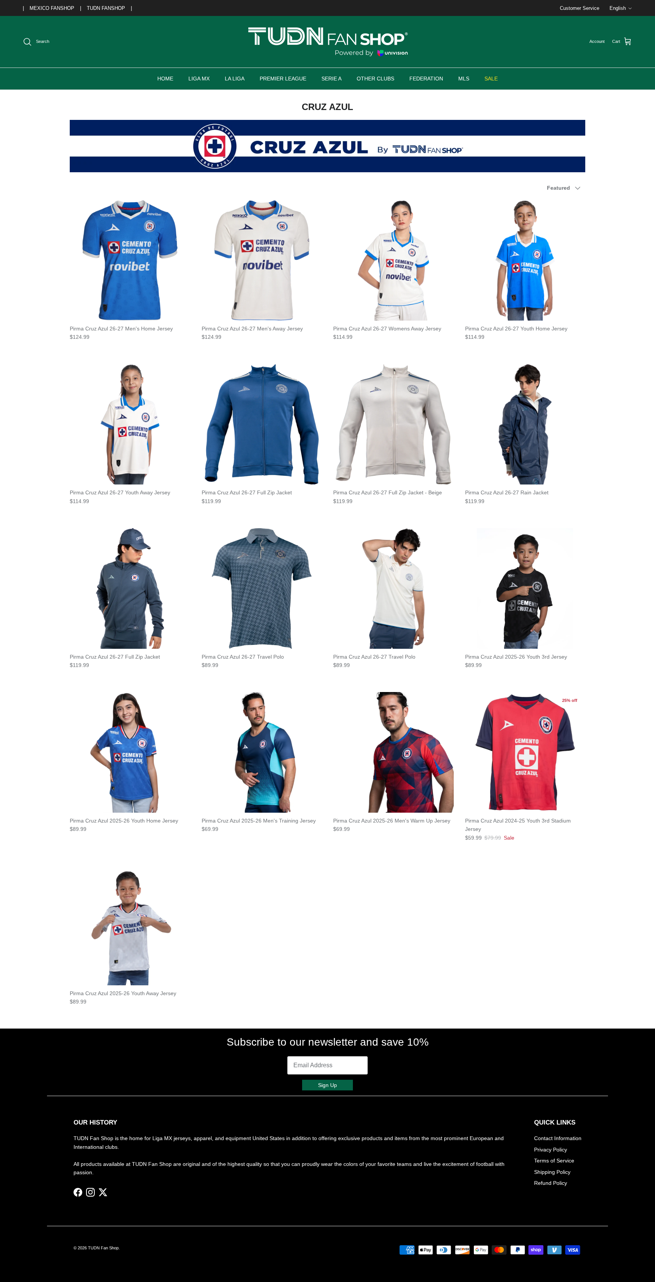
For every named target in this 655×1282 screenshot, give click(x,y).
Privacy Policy (550, 1150)
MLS (463, 79)
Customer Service (579, 8)
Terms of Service (554, 1161)
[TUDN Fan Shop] (327, 42)
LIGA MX (199, 79)
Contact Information (557, 1138)
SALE (491, 79)
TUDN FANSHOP (106, 8)
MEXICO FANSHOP (52, 8)
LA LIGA (234, 79)
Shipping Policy (552, 1172)
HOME (165, 79)
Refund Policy (550, 1183)
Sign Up (327, 1085)
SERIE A (331, 79)
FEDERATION (426, 79)
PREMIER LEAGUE (283, 79)
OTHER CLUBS (375, 79)
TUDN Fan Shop (103, 1248)
